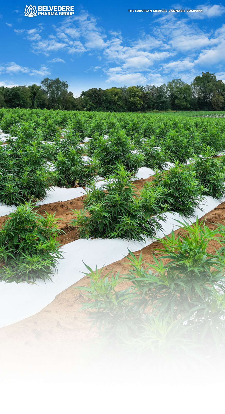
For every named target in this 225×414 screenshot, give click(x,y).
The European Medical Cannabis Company (165, 11)
